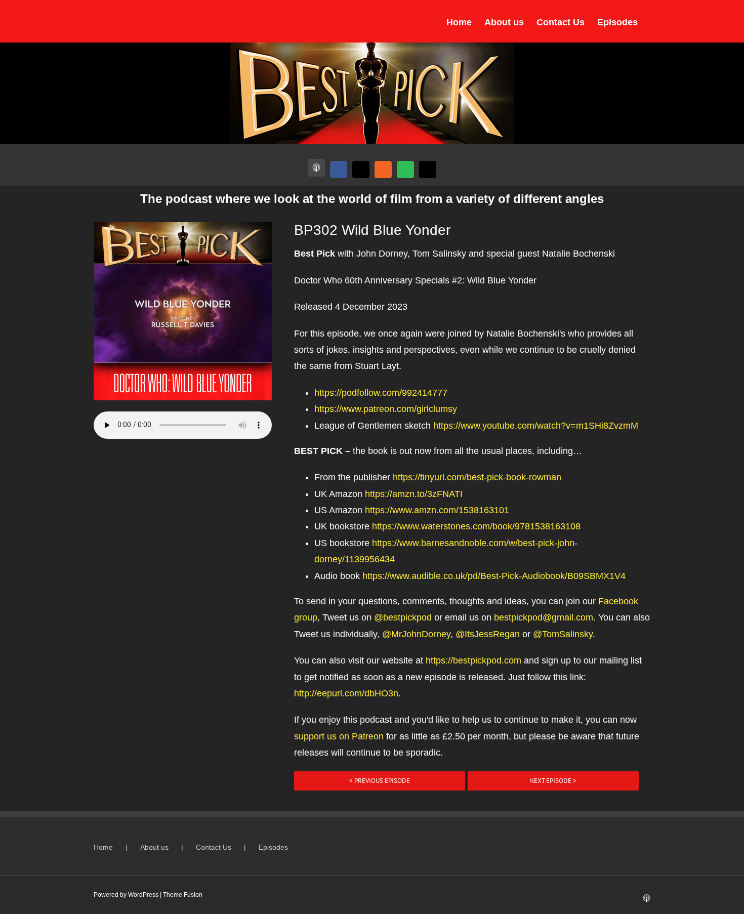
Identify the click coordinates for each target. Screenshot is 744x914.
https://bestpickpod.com (473, 660)
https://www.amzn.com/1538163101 (437, 510)
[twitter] (360, 169)
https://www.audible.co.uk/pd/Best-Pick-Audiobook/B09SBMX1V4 (494, 576)
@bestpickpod (403, 617)
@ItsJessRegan (488, 634)
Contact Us (213, 847)
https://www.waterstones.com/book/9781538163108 (476, 526)
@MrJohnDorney (416, 634)
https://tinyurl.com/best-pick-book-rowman (477, 477)
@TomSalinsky (563, 634)
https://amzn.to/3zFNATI (414, 494)
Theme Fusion (182, 894)
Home (103, 847)
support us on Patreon (339, 736)
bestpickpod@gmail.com (543, 617)
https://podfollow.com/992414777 (380, 393)
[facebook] (338, 169)
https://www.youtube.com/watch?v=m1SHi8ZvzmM (535, 426)
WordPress (143, 894)
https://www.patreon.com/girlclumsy (385, 409)
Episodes (273, 847)
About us (154, 847)
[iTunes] (316, 168)
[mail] (427, 169)
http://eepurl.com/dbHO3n (346, 693)
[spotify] (405, 169)
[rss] (383, 169)
